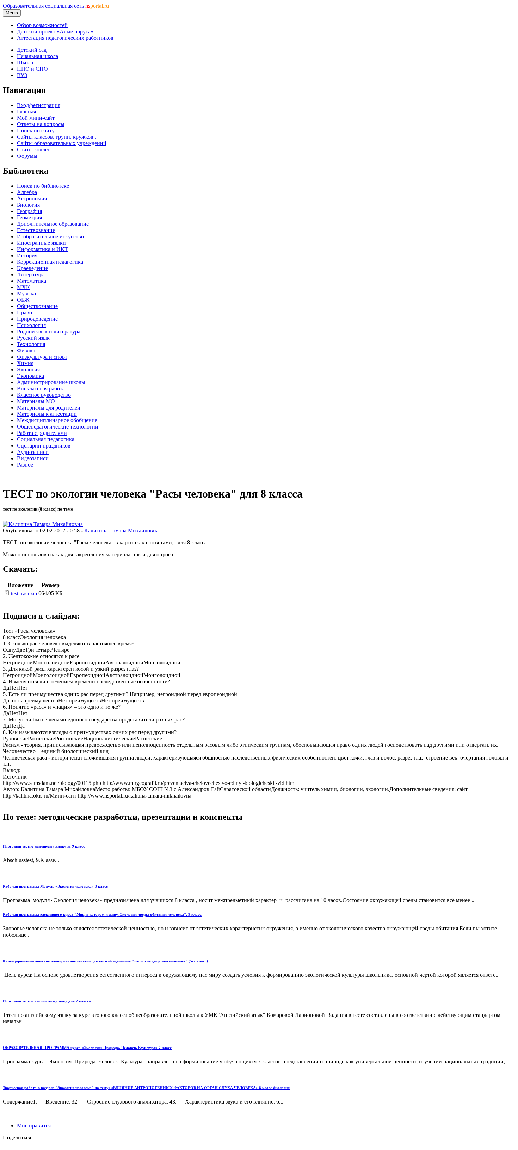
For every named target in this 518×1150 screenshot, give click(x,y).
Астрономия (32, 198)
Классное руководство (44, 395)
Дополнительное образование (53, 224)
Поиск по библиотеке (43, 186)
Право (24, 312)
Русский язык (33, 338)
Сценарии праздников (43, 446)
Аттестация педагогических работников (65, 38)
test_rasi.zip (24, 593)
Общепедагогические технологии (57, 427)
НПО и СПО (32, 69)
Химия (25, 363)
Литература (31, 274)
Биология (28, 205)
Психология (31, 325)
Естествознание (36, 230)
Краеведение (32, 268)
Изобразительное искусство (50, 236)
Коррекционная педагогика (50, 262)
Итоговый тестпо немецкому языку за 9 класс (44, 846)
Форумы (27, 156)
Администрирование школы (51, 382)
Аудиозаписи (33, 452)
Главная (26, 111)
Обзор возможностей (42, 25)
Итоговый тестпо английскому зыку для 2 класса (47, 1001)
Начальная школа (37, 56)
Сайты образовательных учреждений (61, 143)
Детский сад (32, 50)
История (27, 255)
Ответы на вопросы (40, 124)
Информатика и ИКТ (42, 249)
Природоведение (37, 319)
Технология (31, 344)
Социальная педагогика (45, 439)
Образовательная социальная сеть (56, 6)
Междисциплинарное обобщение (57, 420)
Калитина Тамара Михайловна (121, 530)
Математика (31, 281)
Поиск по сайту (36, 130)
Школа (25, 62)
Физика (26, 351)
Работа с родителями (42, 433)
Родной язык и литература (48, 332)
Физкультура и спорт (42, 357)
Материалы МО (36, 401)
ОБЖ (23, 300)
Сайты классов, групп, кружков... (57, 137)
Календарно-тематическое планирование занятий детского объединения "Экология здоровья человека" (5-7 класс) (105, 961)
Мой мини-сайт (36, 118)
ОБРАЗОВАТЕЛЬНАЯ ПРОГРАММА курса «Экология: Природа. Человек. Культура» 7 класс (87, 1047)
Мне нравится (34, 1126)
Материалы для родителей (48, 408)
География (29, 211)
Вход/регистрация (38, 105)
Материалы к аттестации (47, 414)
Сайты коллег (33, 149)
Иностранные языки (41, 243)
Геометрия (29, 217)
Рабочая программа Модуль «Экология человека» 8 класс (55, 886)
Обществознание (37, 306)
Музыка (26, 293)
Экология (28, 370)
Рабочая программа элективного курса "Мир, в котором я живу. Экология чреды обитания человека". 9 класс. (102, 914)
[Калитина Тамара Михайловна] (43, 524)
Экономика (30, 376)
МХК (23, 287)
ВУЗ (22, 75)
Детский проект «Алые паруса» (55, 32)
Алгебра (27, 192)
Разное (25, 465)
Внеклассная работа (41, 389)
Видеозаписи (33, 458)
